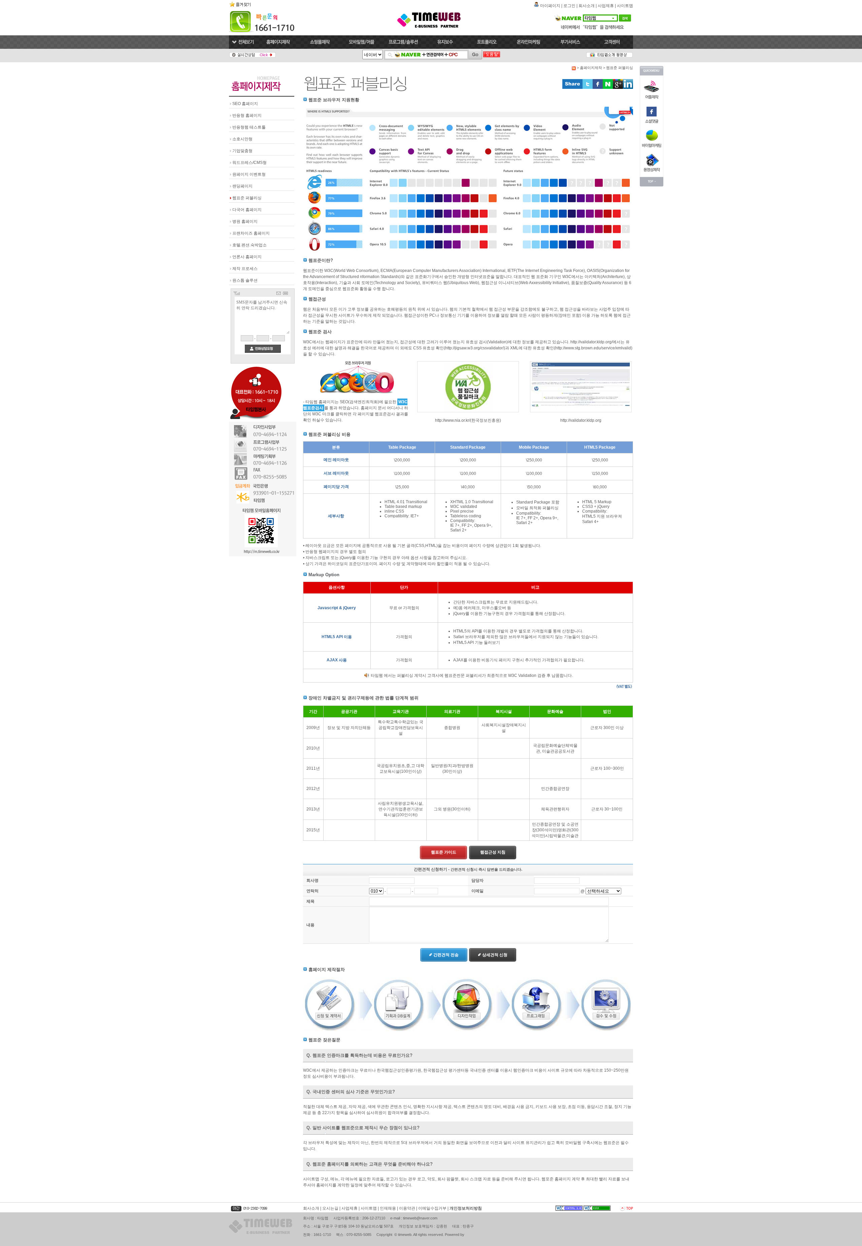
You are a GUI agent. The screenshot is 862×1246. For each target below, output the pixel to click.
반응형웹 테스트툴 (249, 127)
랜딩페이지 (242, 186)
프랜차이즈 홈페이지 (251, 233)
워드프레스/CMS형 (249, 162)
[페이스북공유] (598, 87)
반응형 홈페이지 (247, 115)
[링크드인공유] (628, 87)
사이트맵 (625, 5)
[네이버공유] (608, 87)
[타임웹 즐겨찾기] (241, 6)
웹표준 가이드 (443, 852)
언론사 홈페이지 (247, 256)
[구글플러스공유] (618, 87)
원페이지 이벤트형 (249, 174)
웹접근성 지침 (492, 852)
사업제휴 (606, 5)
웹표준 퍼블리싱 (247, 198)
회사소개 (586, 5)
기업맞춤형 (242, 150)
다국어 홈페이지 (247, 209)
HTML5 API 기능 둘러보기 (476, 642)
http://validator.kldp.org (580, 420)
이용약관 (407, 1208)
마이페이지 (550, 5)
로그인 (569, 5)
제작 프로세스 (245, 268)
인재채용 (388, 1208)
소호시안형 (242, 139)
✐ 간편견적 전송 (444, 955)
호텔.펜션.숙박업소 (249, 245)
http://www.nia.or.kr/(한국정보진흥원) (468, 420)
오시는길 (330, 1208)
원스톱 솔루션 (245, 280)
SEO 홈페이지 (245, 103)
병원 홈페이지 (245, 221)
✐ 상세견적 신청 (492, 955)
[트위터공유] (588, 87)
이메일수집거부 (432, 1208)
